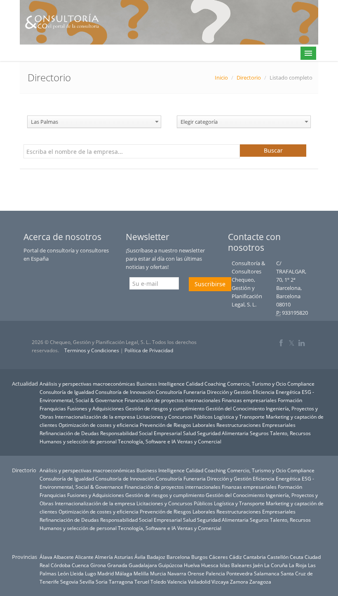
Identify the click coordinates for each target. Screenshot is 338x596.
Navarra (176, 573)
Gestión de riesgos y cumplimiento (164, 408)
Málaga (123, 573)
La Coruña (276, 565)
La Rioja (298, 565)
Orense (196, 573)
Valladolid (199, 581)
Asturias (123, 557)
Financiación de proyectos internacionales (172, 400)
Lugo (90, 573)
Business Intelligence (160, 383)
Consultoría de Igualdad (67, 392)
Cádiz (235, 557)
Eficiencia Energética (276, 392)
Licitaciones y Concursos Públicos (174, 416)
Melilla (141, 573)
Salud (189, 433)
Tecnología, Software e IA (147, 441)
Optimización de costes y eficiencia (98, 425)
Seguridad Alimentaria (223, 433)
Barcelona (178, 557)
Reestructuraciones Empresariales (256, 425)
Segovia (69, 581)
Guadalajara (143, 565)
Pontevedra (239, 573)
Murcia (158, 573)
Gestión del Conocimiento (235, 408)
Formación (290, 400)
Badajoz (156, 557)
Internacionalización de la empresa (95, 416)
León (63, 573)
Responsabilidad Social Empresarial (141, 433)
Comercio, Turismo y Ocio (256, 383)
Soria (102, 581)
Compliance (301, 383)
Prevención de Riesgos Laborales (177, 425)
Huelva (192, 565)
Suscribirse (210, 284)
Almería (104, 557)
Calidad (194, 383)
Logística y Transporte (239, 416)
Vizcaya (220, 581)
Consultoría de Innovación (125, 392)
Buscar (273, 150)
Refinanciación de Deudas (69, 433)
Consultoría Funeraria (181, 392)
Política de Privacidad (148, 350)
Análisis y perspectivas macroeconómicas (87, 383)
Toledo (158, 581)
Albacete (64, 557)
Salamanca (266, 573)
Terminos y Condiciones (91, 350)
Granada (117, 565)
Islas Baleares (236, 565)
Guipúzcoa (170, 565)
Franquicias (53, 408)
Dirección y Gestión (229, 392)
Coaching (215, 383)
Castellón (278, 557)
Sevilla (87, 581)
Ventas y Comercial (199, 441)
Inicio (221, 77)
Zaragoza (260, 581)
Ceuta (296, 557)
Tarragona (121, 581)
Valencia (177, 581)
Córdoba (60, 565)
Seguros (259, 433)
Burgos (199, 557)
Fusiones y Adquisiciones (95, 408)
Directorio (249, 77)
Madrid (105, 573)
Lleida (77, 573)
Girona (98, 565)
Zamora (239, 581)
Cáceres (218, 557)
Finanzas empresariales (249, 400)
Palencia (215, 573)
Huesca (209, 565)
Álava (46, 557)
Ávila (140, 557)
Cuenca (80, 565)
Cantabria (254, 557)
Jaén (258, 565)
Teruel (141, 581)
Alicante (84, 557)
